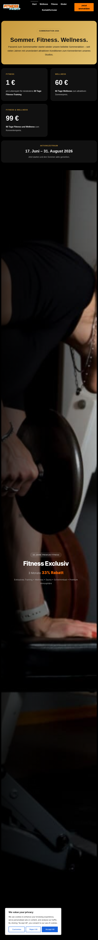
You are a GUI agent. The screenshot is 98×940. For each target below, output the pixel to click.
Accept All (50, 929)
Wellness (44, 4)
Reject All (33, 929)
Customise (16, 929)
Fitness (54, 4)
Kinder (64, 4)
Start (34, 4)
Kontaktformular (49, 10)
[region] (33, 921)
